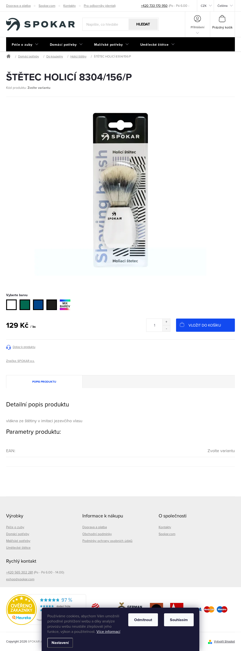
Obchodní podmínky (97, 534)
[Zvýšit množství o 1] (166, 322)
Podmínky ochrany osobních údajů (107, 541)
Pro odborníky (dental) (100, 5)
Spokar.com (47, 5)
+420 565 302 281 (19, 572)
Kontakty (69, 5)
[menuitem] (25, 44)
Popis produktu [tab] (44, 382)
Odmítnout (143, 619)
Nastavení (60, 642)
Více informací (108, 631)
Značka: (20, 361)
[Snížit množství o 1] (166, 328)
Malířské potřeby (18, 541)
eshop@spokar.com (20, 579)
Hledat (143, 24)
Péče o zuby (15, 527)
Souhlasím (179, 619)
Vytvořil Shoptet (224, 641)
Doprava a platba (18, 5)
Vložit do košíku (205, 325)
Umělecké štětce (18, 547)
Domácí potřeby (17, 534)
